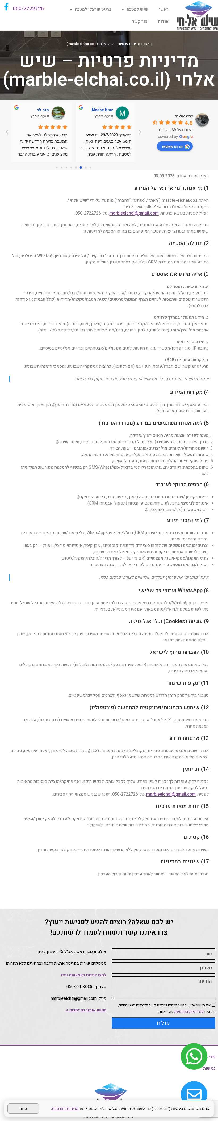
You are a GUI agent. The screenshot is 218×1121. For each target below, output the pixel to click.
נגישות (209, 1068)
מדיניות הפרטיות (65, 1108)
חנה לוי (43, 109)
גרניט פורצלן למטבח (93, 9)
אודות (163, 21)
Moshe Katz (102, 109)
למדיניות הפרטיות (189, 1011)
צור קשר (139, 21)
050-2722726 (28, 8)
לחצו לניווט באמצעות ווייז (83, 975)
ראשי (164, 9)
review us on (172, 146)
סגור (23, 1108)
